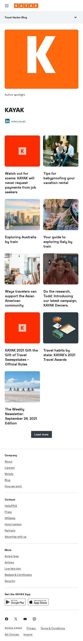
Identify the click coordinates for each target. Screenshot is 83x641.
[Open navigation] (7, 6)
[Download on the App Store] (38, 601)
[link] (6, 619)
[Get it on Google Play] (15, 601)
